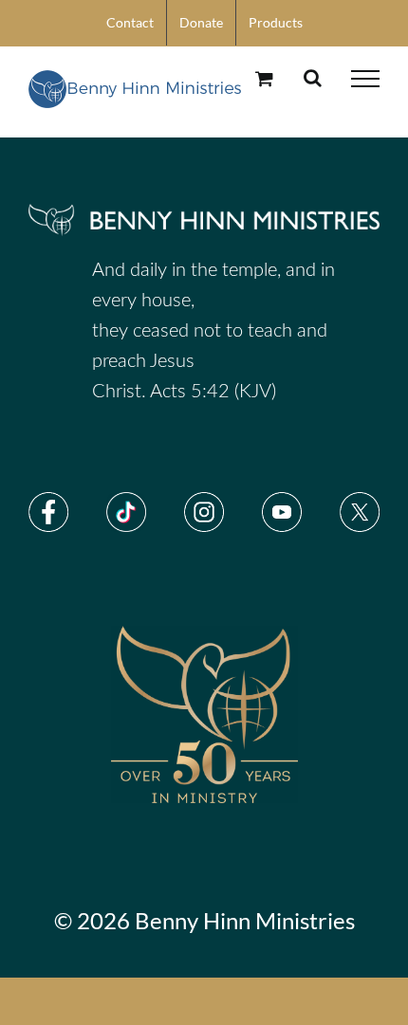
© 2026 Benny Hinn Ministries (204, 920)
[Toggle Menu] (365, 78)
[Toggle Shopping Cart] (264, 78)
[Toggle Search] (313, 77)
